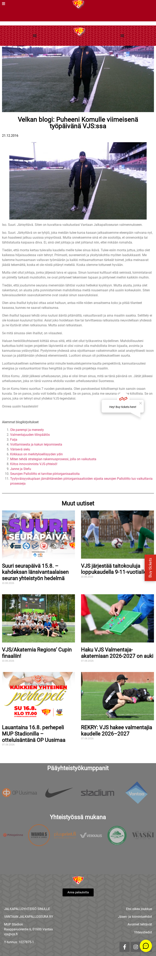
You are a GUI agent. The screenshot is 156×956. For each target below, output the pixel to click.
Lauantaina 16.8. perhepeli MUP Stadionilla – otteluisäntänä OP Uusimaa (33, 733)
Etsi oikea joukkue (139, 909)
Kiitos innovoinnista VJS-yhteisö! (33, 464)
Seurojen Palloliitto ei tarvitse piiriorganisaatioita (45, 474)
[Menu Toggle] (35, 36)
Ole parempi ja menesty (27, 430)
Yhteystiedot (143, 932)
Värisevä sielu (20, 449)
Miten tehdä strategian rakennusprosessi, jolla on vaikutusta (53, 459)
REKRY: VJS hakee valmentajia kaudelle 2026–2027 (116, 730)
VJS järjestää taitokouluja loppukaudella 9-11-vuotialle (114, 569)
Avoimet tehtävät (140, 924)
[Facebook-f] (124, 947)
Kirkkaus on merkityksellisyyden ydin (36, 454)
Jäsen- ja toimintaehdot (135, 917)
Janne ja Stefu (20, 469)
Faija (13, 439)
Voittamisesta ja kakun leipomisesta (36, 444)
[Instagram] (136, 947)
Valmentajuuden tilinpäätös (30, 435)
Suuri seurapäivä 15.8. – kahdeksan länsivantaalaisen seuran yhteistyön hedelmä (35, 572)
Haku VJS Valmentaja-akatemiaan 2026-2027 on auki (117, 653)
